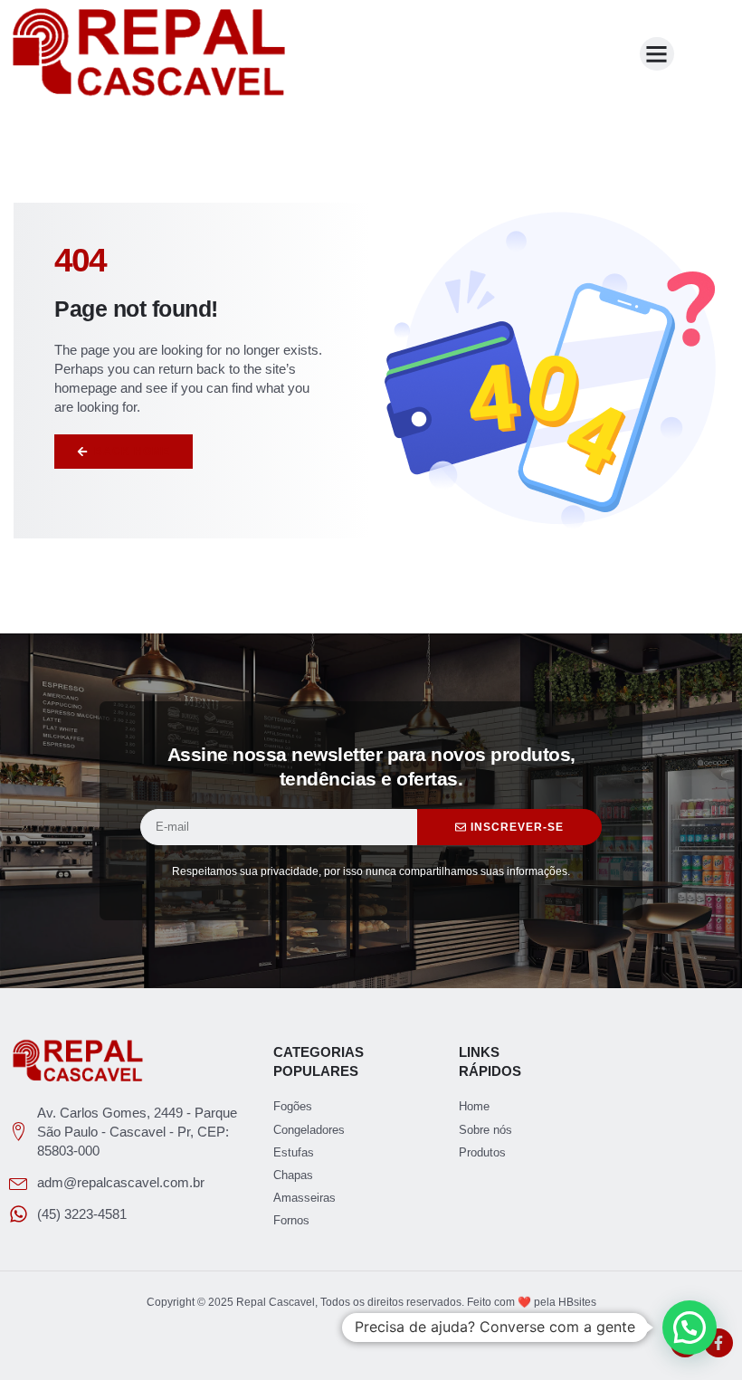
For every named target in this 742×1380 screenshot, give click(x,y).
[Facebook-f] (718, 1342)
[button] (657, 54)
